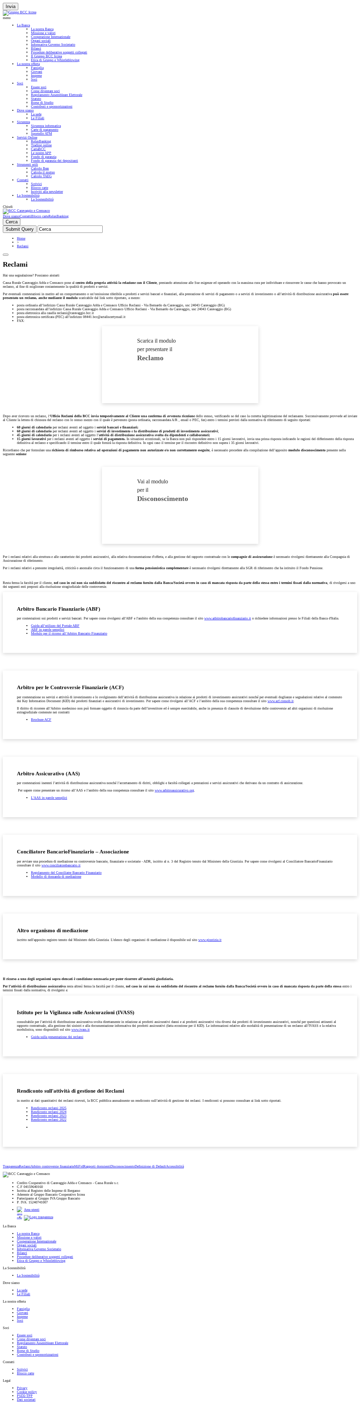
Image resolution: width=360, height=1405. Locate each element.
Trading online (41, 145)
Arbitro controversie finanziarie (52, 1166)
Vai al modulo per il (162, 490)
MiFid (78, 1166)
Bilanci (36, 48)
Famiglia (37, 68)
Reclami (22, 246)
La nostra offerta (28, 64)
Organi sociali (41, 41)
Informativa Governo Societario (53, 44)
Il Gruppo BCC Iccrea (46, 56)
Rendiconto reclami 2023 (48, 1116)
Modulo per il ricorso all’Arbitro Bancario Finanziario (69, 633)
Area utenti (31, 1210)
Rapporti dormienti (96, 1166)
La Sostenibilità (28, 195)
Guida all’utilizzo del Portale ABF (55, 626)
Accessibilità (175, 1166)
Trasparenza (11, 1166)
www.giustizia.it (209, 940)
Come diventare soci (45, 91)
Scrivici (36, 184)
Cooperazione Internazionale (50, 37)
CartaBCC (38, 149)
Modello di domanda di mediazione (56, 876)
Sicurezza (23, 122)
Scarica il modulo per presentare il (156, 350)
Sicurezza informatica (46, 126)
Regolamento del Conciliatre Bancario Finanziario (66, 873)
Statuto (36, 99)
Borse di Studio (42, 102)
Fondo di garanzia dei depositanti (54, 161)
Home (21, 238)
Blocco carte (39, 188)
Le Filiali (37, 118)
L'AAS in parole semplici (49, 798)
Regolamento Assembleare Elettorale (56, 95)
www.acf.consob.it (281, 701)
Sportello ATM (41, 133)
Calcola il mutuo (43, 172)
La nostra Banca (42, 29)
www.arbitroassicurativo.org (174, 790)
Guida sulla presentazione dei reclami (57, 1037)
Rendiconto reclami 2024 (48, 1112)
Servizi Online (27, 137)
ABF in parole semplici (47, 629)
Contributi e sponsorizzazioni (51, 106)
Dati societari (26, 1399)
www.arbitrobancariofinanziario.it (227, 618)
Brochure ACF (41, 719)
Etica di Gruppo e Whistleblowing (55, 60)
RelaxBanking (41, 141)
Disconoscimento (122, 1166)
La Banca (23, 25)
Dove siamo (25, 110)
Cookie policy (27, 1392)
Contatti (22, 180)
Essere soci (38, 87)
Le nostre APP (41, 153)
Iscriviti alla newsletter (47, 191)
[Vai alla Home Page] (26, 210)
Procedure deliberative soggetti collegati (59, 52)
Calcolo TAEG (41, 176)
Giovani (36, 72)
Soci (34, 79)
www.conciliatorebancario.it (61, 865)
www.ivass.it (80, 1029)
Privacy (22, 1388)
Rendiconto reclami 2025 (48, 1108)
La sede (36, 114)
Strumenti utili (27, 164)
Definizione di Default (150, 1166)
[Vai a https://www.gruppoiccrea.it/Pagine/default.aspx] (19, 12)
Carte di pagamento (44, 130)
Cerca (12, 221)
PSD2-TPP (25, 1396)
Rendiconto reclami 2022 (48, 1119)
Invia (10, 6)
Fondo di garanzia (43, 157)
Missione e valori (43, 33)
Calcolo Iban (40, 168)
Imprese (36, 75)
